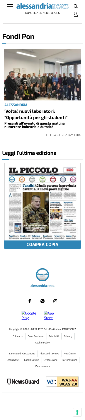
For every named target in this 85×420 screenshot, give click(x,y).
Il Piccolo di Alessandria (22, 353)
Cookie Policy (42, 342)
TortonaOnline (69, 360)
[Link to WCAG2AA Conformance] (60, 382)
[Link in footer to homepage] (42, 275)
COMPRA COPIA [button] (42, 245)
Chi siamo (18, 336)
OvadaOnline (51, 360)
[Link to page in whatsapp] (42, 301)
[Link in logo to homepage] (42, 6)
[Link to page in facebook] (29, 301)
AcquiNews (13, 360)
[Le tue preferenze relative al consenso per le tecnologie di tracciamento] (77, 412)
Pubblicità (54, 336)
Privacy (68, 336)
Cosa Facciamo (36, 336)
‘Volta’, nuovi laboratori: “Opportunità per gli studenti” (36, 114)
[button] (75, 6)
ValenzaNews (42, 366)
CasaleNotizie (31, 360)
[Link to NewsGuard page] (24, 382)
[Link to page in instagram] (55, 301)
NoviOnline (70, 353)
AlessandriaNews (49, 353)
